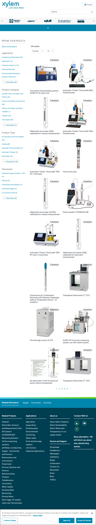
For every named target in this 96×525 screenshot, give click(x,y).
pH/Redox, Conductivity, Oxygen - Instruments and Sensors (12, 451)
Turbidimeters (7, 480)
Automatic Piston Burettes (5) (12, 148)
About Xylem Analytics (59, 422)
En (89, 5)
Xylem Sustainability (58, 425)
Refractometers (8, 474)
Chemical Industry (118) (10, 65)
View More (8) (11, 82)
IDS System (7, 431)
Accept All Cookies (84, 520)
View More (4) (11, 198)
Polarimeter (7, 464)
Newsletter (54, 470)
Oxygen (26, 403)
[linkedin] (77, 423)
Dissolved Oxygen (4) (9, 189)
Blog (52, 476)
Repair (52, 460)
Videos (53, 480)
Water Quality (7, 487)
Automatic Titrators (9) (10, 152)
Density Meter (8, 496)
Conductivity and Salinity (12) (12, 185)
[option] (14, 21)
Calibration (54, 457)
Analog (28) (6, 144)
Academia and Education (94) (12, 57)
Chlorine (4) (6, 180)
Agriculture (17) (7, 61)
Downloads (54, 447)
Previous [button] (2, 21)
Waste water (31, 438)
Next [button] (94, 21)
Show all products (9, 46)
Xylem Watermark (57, 428)
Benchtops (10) (7, 156)
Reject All (66, 520)
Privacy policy (37, 515)
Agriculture (30, 422)
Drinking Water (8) (8, 69)
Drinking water (32, 428)
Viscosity (47, 403)
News (52, 473)
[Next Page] (70, 389)
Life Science (31, 448)
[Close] (92, 513)
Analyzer (5, 422)
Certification (55, 463)
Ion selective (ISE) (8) (9, 193)
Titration (5, 477)
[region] (48, 517)
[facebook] (77, 429)
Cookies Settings (10, 520)
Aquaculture (31, 425)
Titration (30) (6, 116)
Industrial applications (35, 451)
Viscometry (36, 403)
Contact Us (54, 467)
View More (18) (12, 162)
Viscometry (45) (7, 120)
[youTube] (85, 423)
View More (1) (11, 125)
